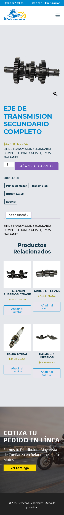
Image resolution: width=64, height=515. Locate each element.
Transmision (40, 185)
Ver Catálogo (20, 468)
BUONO (11, 202)
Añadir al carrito (36, 166)
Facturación (52, 3)
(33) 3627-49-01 (14, 3)
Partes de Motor (16, 185)
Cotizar (37, 3)
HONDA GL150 (14, 194)
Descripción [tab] (19, 215)
